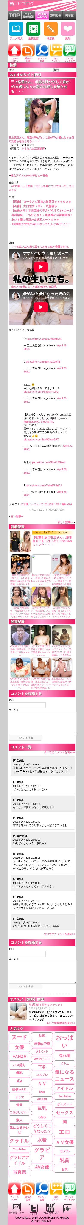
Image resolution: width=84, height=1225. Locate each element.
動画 (42, 1035)
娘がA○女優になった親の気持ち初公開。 (35, 286)
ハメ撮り (19, 1065)
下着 (42, 1067)
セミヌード (65, 1104)
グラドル (19, 1140)
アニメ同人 (16, 38)
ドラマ (19, 1097)
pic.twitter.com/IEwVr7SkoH (49, 462)
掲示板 (50, 38)
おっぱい (64, 1041)
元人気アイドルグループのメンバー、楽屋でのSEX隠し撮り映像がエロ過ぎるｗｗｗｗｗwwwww (61, 652)
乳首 (65, 1160)
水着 (42, 1139)
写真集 (19, 1171)
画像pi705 (42, 1043)
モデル (64, 1151)
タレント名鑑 (42, 59)
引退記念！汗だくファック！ (52, 1014)
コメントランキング (69, 59)
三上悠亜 (49, 504)
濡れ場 (64, 1055)
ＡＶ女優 (65, 1142)
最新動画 (33, 38)
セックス (64, 1112)
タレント (42, 1051)
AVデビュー (42, 1059)
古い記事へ (17, 516)
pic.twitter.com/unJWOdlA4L (44, 339)
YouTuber (64, 1096)
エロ (65, 1131)
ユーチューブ (36, 504)
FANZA (19, 1056)
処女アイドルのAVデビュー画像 (29, 175)
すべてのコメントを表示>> (59, 752)
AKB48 (42, 1099)
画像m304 (67, 504)
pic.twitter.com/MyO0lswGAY (41, 439)
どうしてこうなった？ (42, 1128)
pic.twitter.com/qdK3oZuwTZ (43, 361)
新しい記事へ (65, 522)
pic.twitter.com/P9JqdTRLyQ (41, 391)
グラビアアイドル (19, 1160)
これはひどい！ (19, 1112)
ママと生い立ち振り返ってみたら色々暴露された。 (41, 246)
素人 (19, 1120)
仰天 (57, 504)
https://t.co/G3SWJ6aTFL (39, 421)
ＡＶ (42, 1083)
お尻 (65, 1169)
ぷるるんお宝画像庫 (33, 148)
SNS (42, 1117)
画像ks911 (19, 1089)
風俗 (67, 38)
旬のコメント (55, 59)
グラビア (42, 1153)
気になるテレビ (19, 1130)
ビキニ (64, 1063)
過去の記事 (28, 59)
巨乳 (42, 1108)
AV (19, 1081)
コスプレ (42, 1074)
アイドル (64, 1088)
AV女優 (24, 504)
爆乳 (19, 1072)
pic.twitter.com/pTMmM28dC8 (44, 485)
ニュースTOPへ (14, 59)
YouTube (19, 1149)
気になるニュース (65, 1075)
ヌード (19, 1037)
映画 (42, 1091)
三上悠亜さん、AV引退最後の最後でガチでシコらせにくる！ (61, 681)
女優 (19, 1047)
